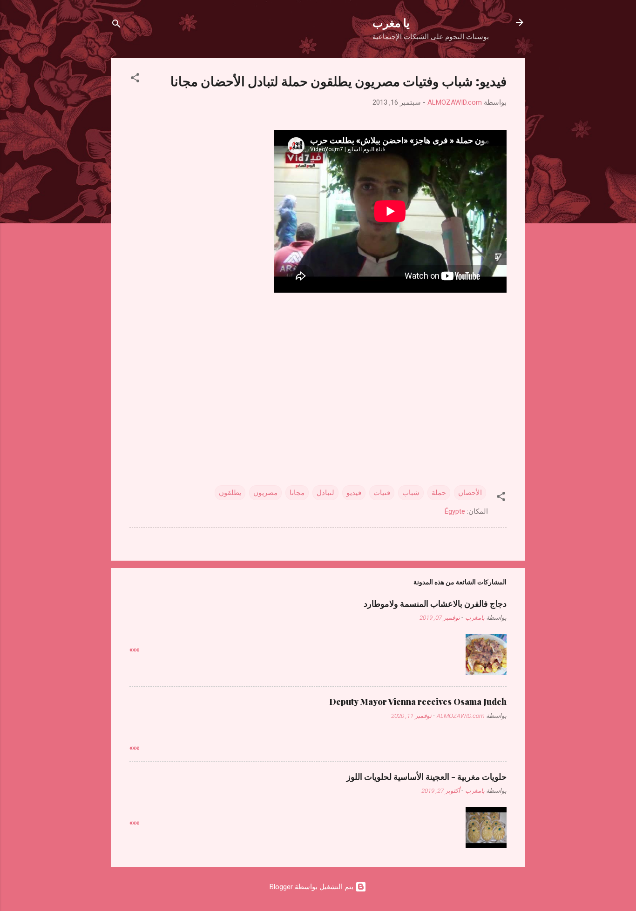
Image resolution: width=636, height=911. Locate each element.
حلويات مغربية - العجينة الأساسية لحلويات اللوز (426, 776)
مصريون (265, 493)
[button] (135, 79)
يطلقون (230, 493)
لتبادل (325, 493)
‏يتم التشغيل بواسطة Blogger (312, 887)
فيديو (353, 493)
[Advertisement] (318, 379)
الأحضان (470, 493)
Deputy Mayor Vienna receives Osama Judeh (418, 701)
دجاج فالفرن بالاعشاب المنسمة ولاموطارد (435, 603)
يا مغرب (391, 22)
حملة (439, 493)
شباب (410, 493)
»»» (134, 649)
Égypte (455, 511)
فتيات (381, 493)
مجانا (297, 493)
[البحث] (116, 25)
